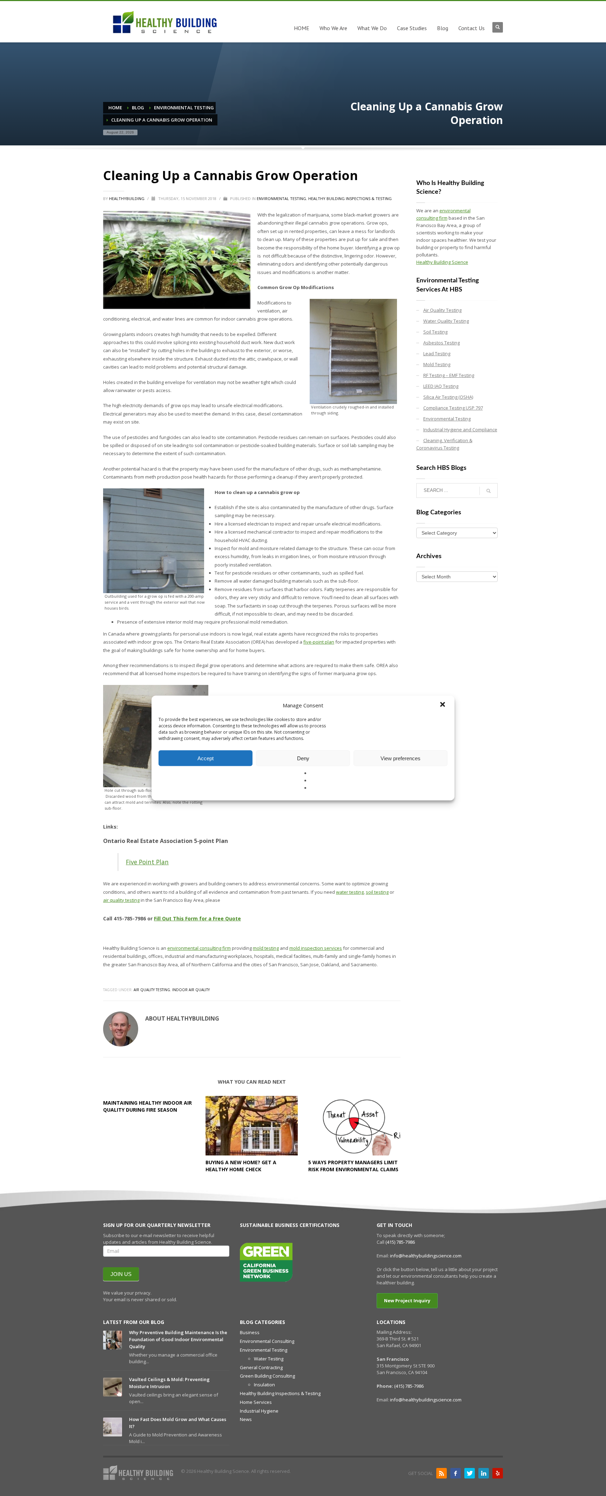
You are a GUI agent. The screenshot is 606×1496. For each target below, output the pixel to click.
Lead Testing (436, 353)
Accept (205, 758)
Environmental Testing (281, 198)
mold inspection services (315, 948)
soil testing (377, 892)
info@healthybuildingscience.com (426, 1256)
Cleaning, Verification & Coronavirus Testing (444, 444)
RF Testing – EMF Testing (448, 375)
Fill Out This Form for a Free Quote (197, 918)
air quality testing (121, 900)
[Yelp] (497, 1473)
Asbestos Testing (441, 342)
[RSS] (441, 1473)
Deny (303, 758)
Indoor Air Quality (191, 989)
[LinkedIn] (483, 1473)
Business (250, 1332)
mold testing (266, 948)
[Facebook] (455, 1473)
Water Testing (268, 1359)
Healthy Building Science (442, 262)
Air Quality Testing (152, 989)
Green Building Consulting (267, 1376)
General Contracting (261, 1367)
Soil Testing (435, 332)
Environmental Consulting (267, 1341)
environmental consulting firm (199, 948)
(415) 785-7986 (400, 1242)
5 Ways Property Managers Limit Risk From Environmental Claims (353, 1166)
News (246, 1419)
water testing (350, 892)
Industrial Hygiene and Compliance (460, 429)
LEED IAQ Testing (440, 386)
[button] (443, 705)
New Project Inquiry (407, 1300)
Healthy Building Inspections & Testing (350, 198)
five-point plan (318, 642)
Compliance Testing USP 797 (453, 408)
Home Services (256, 1402)
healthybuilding (127, 198)
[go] (488, 490)
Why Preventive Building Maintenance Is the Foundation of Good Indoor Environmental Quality (178, 1339)
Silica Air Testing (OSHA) (448, 397)
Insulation (264, 1384)
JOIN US (121, 1274)
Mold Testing (436, 364)
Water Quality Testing (446, 321)
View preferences (400, 758)
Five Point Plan (147, 862)
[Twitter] (469, 1473)
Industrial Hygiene (259, 1411)
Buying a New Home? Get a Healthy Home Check (241, 1166)
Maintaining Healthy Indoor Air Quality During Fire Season (147, 1106)
